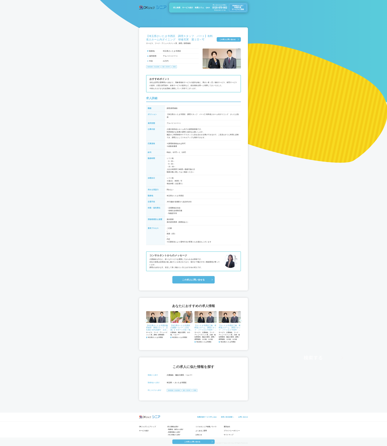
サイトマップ (228, 435)
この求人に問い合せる (193, 279)
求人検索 (176, 8)
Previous (146, 321)
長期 (174, 66)
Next (241, 321)
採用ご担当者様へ (227, 417)
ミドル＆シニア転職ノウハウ (206, 426)
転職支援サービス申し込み (207, 417)
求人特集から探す (174, 435)
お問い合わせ (243, 417)
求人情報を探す (173, 426)
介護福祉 (170, 375)
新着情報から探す (174, 432)
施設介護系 (179, 375)
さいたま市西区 (181, 383)
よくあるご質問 (201, 430)
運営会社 (227, 426)
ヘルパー (189, 375)
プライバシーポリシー (232, 430)
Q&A (208, 8)
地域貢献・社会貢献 (153, 66)
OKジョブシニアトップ (147, 426)
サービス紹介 (187, 8)
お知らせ (199, 435)
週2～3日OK (166, 66)
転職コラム (199, 8)
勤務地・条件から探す (175, 429)
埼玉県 (169, 383)
